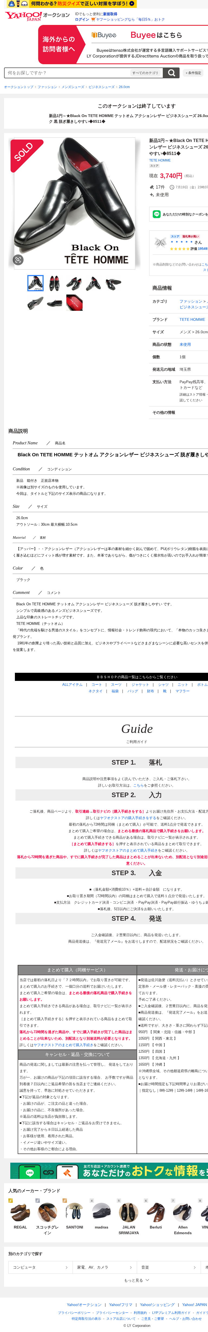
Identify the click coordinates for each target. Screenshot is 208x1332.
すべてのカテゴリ (145, 73)
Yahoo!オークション (84, 1304)
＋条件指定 (193, 73)
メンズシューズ (72, 87)
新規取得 (110, 14)
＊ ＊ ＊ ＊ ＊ (181, 242)
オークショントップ (18, 87)
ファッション (47, 87)
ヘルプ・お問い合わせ (185, 1319)
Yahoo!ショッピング (157, 1304)
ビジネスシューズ (102, 87)
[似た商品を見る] (18, 259)
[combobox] (67, 73)
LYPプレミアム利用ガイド (171, 1313)
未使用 (185, 344)
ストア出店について (121, 1319)
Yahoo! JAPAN (194, 1304)
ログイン (82, 19)
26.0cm (124, 87)
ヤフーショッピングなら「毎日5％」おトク (130, 19)
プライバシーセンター (112, 1313)
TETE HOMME (160, 160)
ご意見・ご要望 (152, 1319)
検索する (171, 72)
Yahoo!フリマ (120, 1304)
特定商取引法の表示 (86, 1319)
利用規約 (140, 1313)
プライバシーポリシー (74, 1313)
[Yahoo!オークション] (38, 13)
